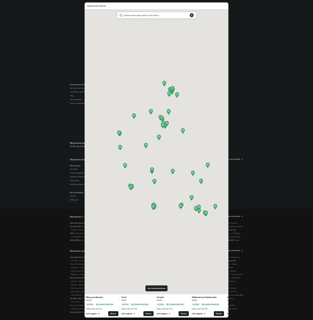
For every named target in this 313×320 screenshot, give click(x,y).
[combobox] (156, 15)
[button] (120, 147)
